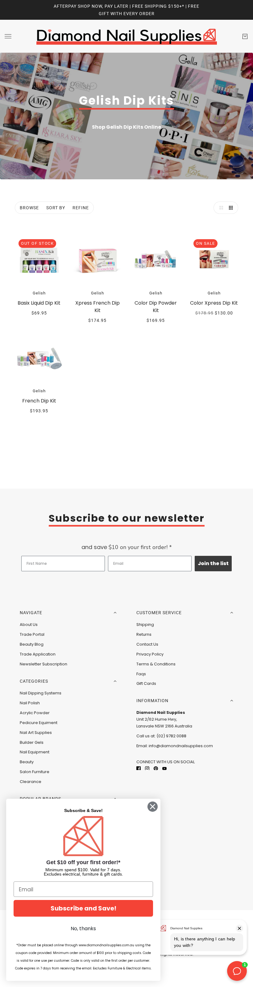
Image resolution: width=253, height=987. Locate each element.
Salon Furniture (34, 772)
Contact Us (147, 644)
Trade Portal (32, 634)
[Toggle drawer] (8, 36)
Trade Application (38, 654)
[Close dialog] (152, 806)
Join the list (213, 563)
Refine (81, 207)
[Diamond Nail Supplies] (126, 36)
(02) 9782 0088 (171, 736)
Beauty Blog (32, 644)
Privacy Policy (150, 654)
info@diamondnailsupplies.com (181, 746)
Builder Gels (32, 742)
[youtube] (164, 768)
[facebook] (138, 768)
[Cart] (245, 36)
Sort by (55, 207)
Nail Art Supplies (36, 732)
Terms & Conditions (156, 664)
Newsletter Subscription (43, 664)
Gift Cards (146, 683)
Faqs (141, 674)
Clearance (30, 782)
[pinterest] (155, 768)
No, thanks (83, 928)
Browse (29, 207)
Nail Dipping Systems (40, 693)
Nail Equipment (34, 752)
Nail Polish (30, 703)
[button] (220, 208)
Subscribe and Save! (83, 908)
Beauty (27, 762)
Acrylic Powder (35, 713)
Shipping (145, 624)
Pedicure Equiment (38, 723)
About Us (29, 624)
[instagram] (147, 768)
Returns (143, 634)
